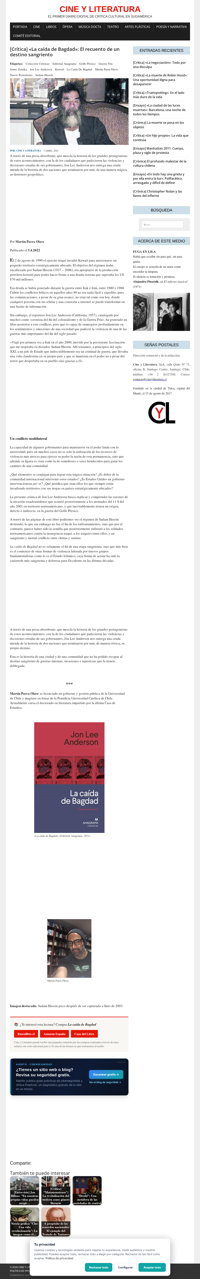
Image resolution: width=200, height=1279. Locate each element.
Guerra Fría (105, 63)
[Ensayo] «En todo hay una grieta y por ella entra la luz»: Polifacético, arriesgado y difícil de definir (158, 178)
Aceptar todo (152, 1267)
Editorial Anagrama (64, 63)
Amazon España (54, 1034)
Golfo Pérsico (87, 63)
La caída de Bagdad (79, 69)
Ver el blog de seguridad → (105, 1082)
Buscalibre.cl (26, 1034)
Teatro (113, 27)
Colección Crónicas (38, 63)
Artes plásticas (137, 27)
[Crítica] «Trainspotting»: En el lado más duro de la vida (158, 95)
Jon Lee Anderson (41, 69)
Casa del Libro (84, 1034)
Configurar (125, 1267)
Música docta (90, 27)
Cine (36, 27)
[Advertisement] (69, 208)
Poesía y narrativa (171, 27)
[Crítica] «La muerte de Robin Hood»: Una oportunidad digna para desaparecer (160, 79)
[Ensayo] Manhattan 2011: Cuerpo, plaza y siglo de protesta (158, 150)
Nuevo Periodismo (21, 75)
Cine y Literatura (28, 150)
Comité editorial (26, 36)
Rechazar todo (98, 1267)
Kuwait (59, 69)
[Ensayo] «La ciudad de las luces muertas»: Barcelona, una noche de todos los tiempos (159, 109)
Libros (51, 27)
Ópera (67, 27)
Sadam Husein (44, 75)
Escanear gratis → (106, 1074)
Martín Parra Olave (106, 69)
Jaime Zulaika (18, 69)
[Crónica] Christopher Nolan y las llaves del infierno (157, 193)
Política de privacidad (24, 1271)
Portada (20, 27)
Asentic (29, 1275)
